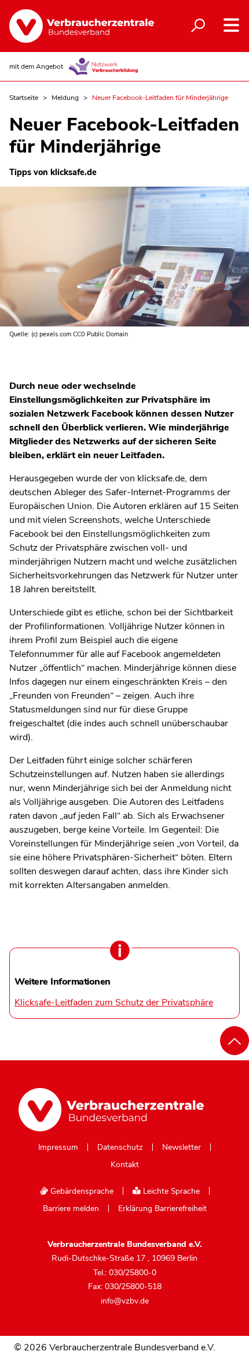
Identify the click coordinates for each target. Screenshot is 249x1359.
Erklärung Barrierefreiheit (162, 1209)
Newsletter (181, 1147)
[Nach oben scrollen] (234, 1040)
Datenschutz (120, 1147)
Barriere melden (71, 1209)
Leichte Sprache (170, 1191)
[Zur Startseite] (75, 26)
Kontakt (125, 1165)
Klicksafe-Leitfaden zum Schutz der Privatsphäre (113, 1002)
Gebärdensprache (80, 1191)
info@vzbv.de (125, 1300)
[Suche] (198, 26)
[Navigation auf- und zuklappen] (231, 25)
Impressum (58, 1147)
